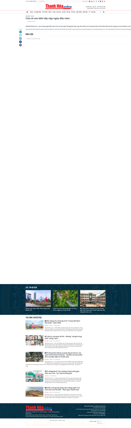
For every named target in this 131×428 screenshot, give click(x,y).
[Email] (20, 32)
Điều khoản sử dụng (83, 415)
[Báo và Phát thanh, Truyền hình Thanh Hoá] (58, 6)
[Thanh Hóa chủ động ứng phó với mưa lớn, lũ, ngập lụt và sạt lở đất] (65, 298)
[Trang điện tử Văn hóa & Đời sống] (100, 1)
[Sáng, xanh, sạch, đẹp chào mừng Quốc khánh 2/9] (38, 298)
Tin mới (42, 1)
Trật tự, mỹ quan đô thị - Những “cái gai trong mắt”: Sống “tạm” (63, 337)
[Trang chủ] (27, 12)
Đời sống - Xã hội (30, 16)
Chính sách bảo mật (93, 415)
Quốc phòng (79, 12)
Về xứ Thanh (44, 12)
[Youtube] (91, 1)
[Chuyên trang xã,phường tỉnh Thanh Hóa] (102, 1)
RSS (104, 415)
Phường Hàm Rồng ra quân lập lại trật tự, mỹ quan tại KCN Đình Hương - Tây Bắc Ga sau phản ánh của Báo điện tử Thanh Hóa (63, 355)
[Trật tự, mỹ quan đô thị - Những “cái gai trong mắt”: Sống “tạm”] (34, 341)
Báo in (94, 6)
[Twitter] (96, 1)
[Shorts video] (104, 1)
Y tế (89, 12)
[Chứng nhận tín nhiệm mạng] (57, 420)
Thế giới (64, 12)
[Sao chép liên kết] (20, 45)
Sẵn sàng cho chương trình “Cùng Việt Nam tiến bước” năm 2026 (62, 322)
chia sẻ (20, 29)
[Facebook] (89, 1)
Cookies (101, 415)
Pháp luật (58, 12)
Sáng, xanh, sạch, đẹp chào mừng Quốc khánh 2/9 (38, 309)
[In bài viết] (20, 35)
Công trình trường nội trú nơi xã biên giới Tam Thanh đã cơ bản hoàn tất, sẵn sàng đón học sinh (92, 310)
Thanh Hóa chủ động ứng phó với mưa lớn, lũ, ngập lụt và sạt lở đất (64, 309)
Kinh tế (50, 12)
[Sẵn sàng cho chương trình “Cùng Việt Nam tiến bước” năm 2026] (34, 326)
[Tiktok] (98, 1)
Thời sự (31, 12)
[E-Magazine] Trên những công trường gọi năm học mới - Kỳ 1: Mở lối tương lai (62, 372)
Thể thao (73, 12)
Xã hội (54, 12)
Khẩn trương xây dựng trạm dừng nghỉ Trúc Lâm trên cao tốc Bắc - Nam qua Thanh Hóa (62, 389)
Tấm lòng (93, 12)
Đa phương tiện (101, 6)
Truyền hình (88, 6)
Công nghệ (85, 12)
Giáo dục (47, 375)
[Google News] (94, 1)
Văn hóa (68, 12)
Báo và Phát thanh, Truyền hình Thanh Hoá (39, 407)
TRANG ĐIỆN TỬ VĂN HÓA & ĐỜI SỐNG (96, 8)
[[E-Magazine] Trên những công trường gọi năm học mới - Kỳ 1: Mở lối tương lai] (34, 376)
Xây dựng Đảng (37, 12)
